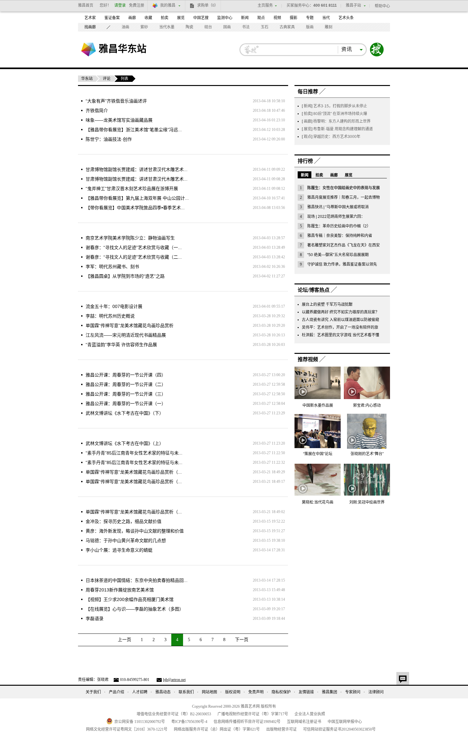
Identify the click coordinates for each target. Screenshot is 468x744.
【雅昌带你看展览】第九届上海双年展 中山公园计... (137, 198)
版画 (310, 27)
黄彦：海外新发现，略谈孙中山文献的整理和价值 (135, 530)
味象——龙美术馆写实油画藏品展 (119, 120)
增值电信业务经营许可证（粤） (174, 714)
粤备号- (189, 721)
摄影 (293, 18)
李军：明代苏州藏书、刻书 (112, 266)
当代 (326, 18)
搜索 (377, 50)
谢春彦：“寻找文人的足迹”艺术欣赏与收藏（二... (134, 257)
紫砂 (144, 27)
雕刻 (328, 27)
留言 (402, 678)
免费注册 (136, 5)
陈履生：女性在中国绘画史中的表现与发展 (343, 188)
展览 (181, 18)
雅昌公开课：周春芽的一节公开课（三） (126, 394)
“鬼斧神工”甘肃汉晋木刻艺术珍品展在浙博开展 (132, 188)
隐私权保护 (281, 692)
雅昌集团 (329, 692)
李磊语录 (94, 618)
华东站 (87, 78)
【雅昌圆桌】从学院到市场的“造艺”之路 (125, 276)
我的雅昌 (167, 5)
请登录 (120, 5)
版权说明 (232, 692)
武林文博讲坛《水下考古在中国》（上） (125, 443)
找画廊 (90, 27)
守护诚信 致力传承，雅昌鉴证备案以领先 (342, 264)
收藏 (148, 18)
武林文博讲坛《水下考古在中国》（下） (125, 413)
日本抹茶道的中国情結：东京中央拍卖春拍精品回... (137, 580)
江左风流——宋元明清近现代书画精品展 (126, 335)
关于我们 (93, 692)
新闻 (245, 18)
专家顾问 (352, 692)
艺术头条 (346, 18)
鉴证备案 (112, 18)
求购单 (207, 5)
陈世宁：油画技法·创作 (109, 139)
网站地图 (209, 692)
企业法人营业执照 (309, 714)
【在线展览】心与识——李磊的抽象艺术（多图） (135, 609)
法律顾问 (376, 692)
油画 (125, 27)
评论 (106, 78)
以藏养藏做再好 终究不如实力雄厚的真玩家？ (340, 312)
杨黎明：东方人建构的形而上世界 (342, 121)
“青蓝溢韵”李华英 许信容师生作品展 (121, 344)
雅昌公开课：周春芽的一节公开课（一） (126, 403)
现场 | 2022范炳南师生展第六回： (336, 216)
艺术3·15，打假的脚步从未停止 (340, 106)
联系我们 (186, 692)
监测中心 (224, 18)
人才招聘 (139, 692)
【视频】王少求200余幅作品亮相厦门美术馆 (130, 599)
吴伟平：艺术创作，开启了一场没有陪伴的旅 (340, 327)
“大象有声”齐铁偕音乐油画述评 (116, 101)
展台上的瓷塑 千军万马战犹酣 (327, 304)
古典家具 (287, 27)
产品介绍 (116, 692)
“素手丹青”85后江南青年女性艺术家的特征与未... (134, 452)
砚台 (208, 27)
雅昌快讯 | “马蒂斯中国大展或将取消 (338, 207)
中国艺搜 (201, 18)
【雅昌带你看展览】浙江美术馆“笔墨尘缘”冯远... (134, 129)
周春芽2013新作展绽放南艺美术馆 (120, 589)
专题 (310, 18)
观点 (261, 18)
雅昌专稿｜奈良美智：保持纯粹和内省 (339, 235)
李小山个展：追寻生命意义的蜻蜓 (119, 550)
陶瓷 (189, 27)
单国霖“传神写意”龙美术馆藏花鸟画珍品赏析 (130, 325)
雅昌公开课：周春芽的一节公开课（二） (126, 384)
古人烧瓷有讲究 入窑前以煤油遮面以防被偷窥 (340, 320)
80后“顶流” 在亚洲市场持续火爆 (340, 113)
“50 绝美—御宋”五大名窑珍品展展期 (338, 255)
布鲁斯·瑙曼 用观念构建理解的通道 (343, 129)
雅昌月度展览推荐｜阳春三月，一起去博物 (343, 197)
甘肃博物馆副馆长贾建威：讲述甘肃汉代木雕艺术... (137, 169)
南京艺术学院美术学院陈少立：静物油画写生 (130, 237)
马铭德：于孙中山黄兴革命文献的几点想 (126, 540)
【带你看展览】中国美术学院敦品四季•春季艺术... (135, 207)
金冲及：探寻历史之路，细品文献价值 (123, 521)
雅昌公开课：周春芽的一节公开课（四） (126, 374)
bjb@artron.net (174, 679)
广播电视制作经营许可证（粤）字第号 (252, 714)
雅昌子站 (353, 5)
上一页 (124, 639)
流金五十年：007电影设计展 (114, 306)
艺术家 (90, 18)
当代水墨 (166, 27)
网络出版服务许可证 (217, 729)
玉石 (264, 27)
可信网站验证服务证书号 (339, 729)
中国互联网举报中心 (345, 721)
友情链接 (306, 692)
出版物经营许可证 (281, 729)
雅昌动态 (163, 692)
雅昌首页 (85, 5)
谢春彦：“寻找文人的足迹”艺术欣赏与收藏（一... (134, 247)
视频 (277, 18)
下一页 (241, 639)
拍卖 (164, 18)
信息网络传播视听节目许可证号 (247, 721)
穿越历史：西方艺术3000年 (336, 136)
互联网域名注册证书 (304, 721)
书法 (246, 27)
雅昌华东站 (122, 48)
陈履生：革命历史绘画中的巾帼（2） (339, 226)
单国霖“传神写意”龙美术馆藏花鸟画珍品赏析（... (134, 472)
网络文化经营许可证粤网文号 (126, 729)
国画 (227, 27)
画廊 (132, 18)
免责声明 (256, 692)
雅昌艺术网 (88, 49)
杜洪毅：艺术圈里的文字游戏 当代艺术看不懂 (340, 335)
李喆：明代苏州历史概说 (110, 315)
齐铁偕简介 (97, 110)
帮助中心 (382, 6)
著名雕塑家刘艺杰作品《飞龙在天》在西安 (343, 245)
